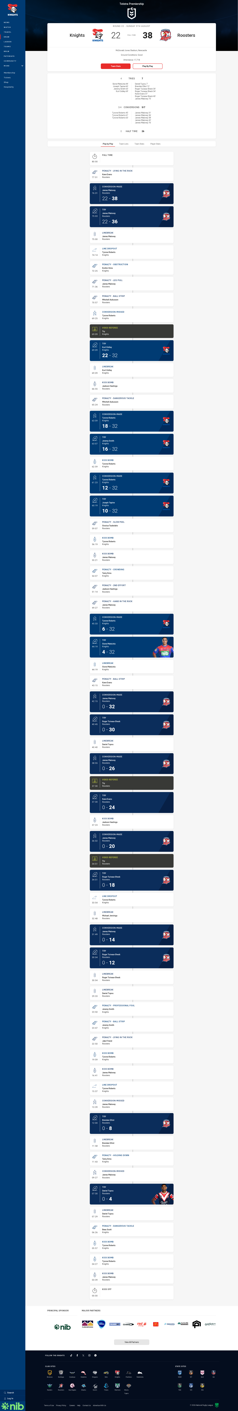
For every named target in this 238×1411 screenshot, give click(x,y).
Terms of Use (49, 1405)
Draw (7, 37)
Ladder (8, 42)
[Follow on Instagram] (89, 1355)
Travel (8, 32)
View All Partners (132, 1342)
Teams (7, 46)
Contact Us (87, 1405)
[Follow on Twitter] (83, 1355)
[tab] (108, 144)
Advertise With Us (99, 1405)
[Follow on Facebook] (77, 1355)
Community (10, 61)
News (7, 22)
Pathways (9, 56)
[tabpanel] (131, 727)
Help (78, 1405)
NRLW (7, 51)
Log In (10, 1398)
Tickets (7, 77)
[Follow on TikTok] (71, 1355)
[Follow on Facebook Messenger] (95, 1355)
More (7, 66)
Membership (9, 72)
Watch (7, 27)
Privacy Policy (61, 1405)
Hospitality (9, 87)
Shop (6, 82)
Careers (72, 1405)
